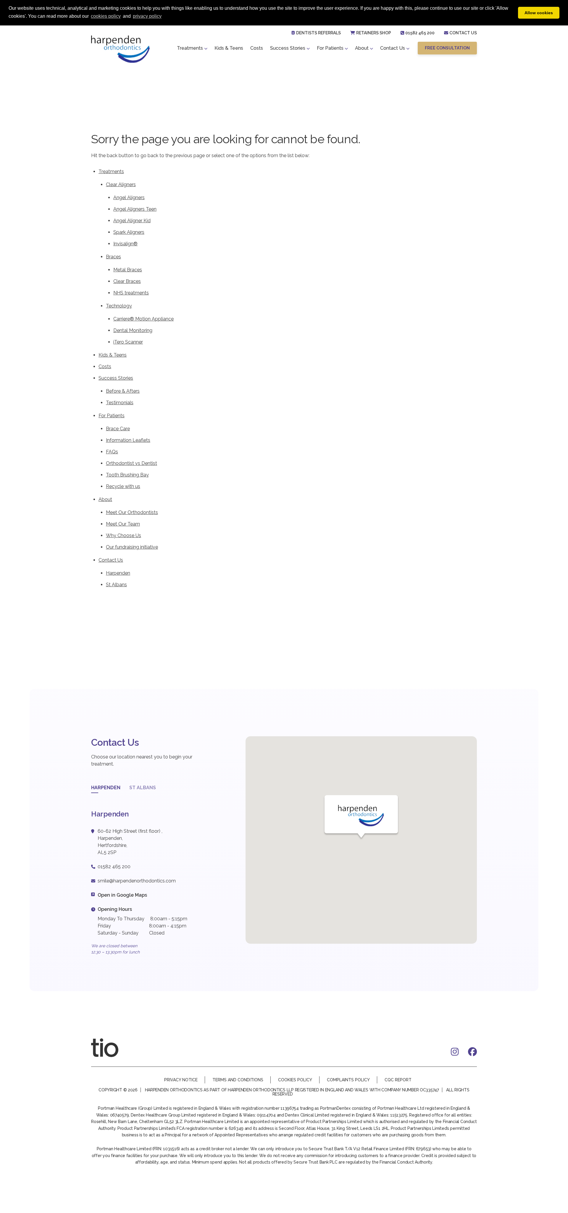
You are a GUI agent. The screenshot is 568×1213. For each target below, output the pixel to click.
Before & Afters (123, 391)
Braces (113, 257)
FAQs (112, 452)
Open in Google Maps (122, 895)
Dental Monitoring (132, 330)
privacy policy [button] (147, 16)
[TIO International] (112, 1047)
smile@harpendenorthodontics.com (137, 881)
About (362, 48)
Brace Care (118, 428)
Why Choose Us (123, 535)
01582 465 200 (420, 32)
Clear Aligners (121, 184)
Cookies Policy (295, 1080)
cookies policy (106, 16)
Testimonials (119, 402)
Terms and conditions (237, 1080)
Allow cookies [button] (539, 12)
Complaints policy (348, 1080)
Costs (256, 48)
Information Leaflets (128, 440)
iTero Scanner (128, 342)
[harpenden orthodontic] (120, 49)
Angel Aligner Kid (132, 220)
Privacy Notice (181, 1080)
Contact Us (463, 32)
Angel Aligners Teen (134, 209)
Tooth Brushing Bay (127, 475)
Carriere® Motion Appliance (143, 319)
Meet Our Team (123, 524)
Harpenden (118, 573)
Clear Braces (127, 281)
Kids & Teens (228, 48)
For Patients (330, 48)
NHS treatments (131, 293)
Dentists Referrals (318, 32)
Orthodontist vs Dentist (131, 463)
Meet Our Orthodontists (132, 512)
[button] (447, 48)
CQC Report (398, 1080)
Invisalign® (125, 244)
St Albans (116, 584)
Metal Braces (127, 270)
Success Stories (287, 48)
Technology (119, 306)
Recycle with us (123, 486)
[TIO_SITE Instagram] (455, 1051)
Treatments (190, 48)
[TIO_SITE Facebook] (472, 1051)
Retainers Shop (373, 32)
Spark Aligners (128, 232)
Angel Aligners (129, 197)
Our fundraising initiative (132, 547)
